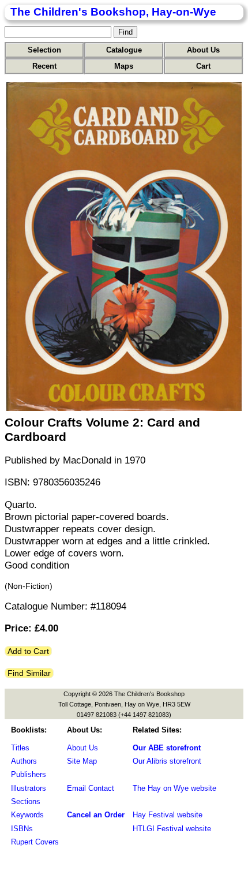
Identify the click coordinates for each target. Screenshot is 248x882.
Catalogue (124, 50)
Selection (44, 50)
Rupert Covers (35, 842)
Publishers (28, 774)
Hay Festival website (167, 814)
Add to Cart (28, 651)
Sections (25, 801)
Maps (123, 66)
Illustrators (28, 788)
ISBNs (22, 828)
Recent (44, 66)
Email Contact (90, 788)
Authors (24, 761)
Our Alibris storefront (167, 761)
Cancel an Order (96, 814)
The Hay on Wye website (174, 788)
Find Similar (29, 673)
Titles (20, 747)
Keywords (27, 814)
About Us (203, 50)
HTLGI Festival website (172, 828)
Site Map (82, 761)
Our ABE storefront (167, 747)
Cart (203, 66)
